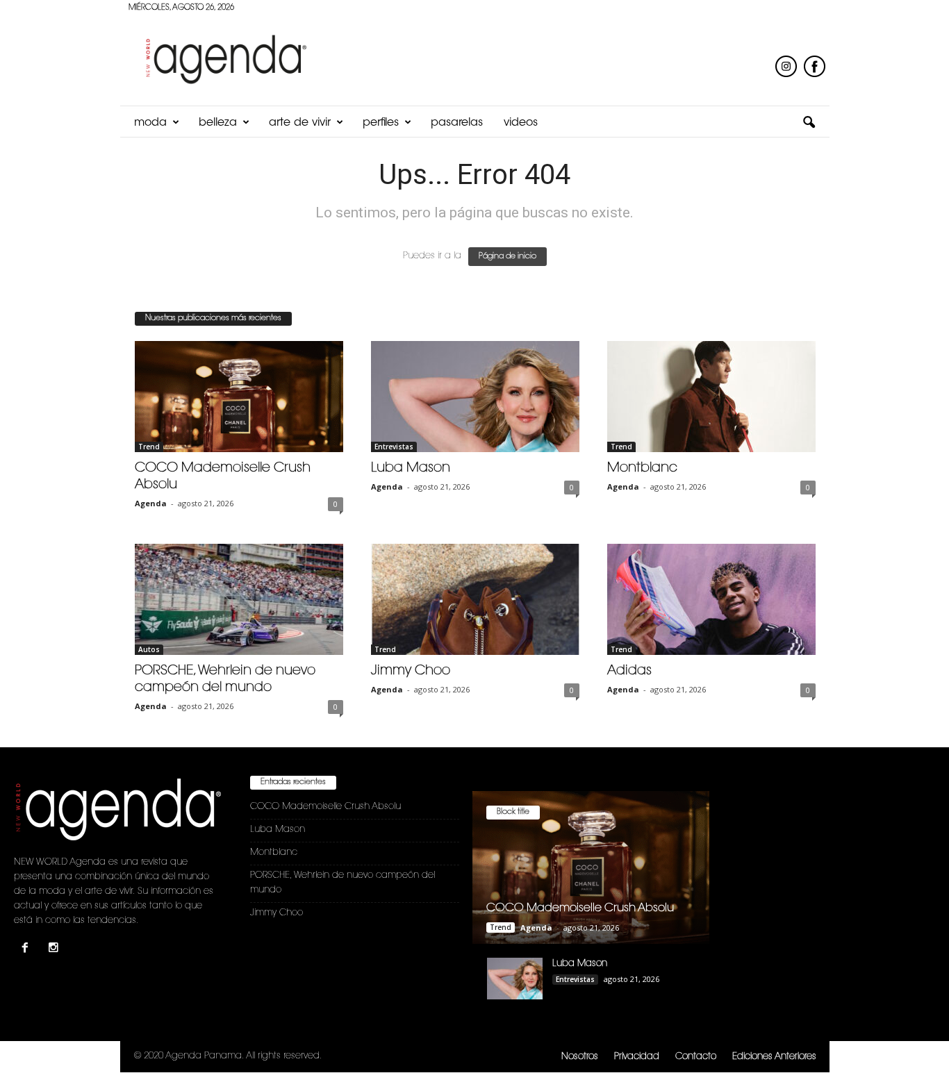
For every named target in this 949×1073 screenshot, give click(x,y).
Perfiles (381, 122)
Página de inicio (507, 256)
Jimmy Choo (410, 671)
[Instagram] (55, 949)
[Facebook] (28, 949)
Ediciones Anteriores (774, 1056)
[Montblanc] (711, 396)
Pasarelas (457, 122)
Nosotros (579, 1056)
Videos (521, 122)
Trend (149, 446)
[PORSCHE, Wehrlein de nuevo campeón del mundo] (239, 599)
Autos (149, 649)
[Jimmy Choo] (475, 599)
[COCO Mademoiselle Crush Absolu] (239, 396)
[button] (808, 123)
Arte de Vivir (300, 122)
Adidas (629, 671)
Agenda (151, 503)
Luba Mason (410, 468)
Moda (150, 122)
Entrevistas (393, 446)
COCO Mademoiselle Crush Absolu (325, 806)
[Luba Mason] (475, 396)
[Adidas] (711, 599)
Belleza (218, 122)
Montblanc (642, 468)
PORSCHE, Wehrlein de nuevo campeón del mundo (342, 883)
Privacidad (636, 1056)
